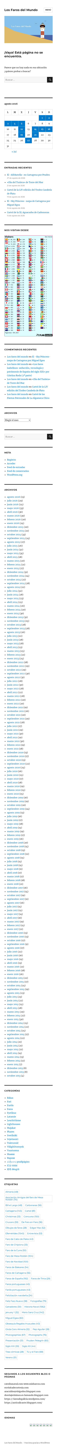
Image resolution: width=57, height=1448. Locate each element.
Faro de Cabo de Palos (19, 1239)
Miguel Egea (14, 1318)
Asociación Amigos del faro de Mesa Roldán (24, 1198)
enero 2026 (13, 523)
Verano (11, 1357)
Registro (11, 459)
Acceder (11, 463)
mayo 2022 (13, 688)
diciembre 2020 (15, 752)
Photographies (15, 1335)
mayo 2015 (12, 1004)
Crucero (11, 1222)
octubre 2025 (14, 534)
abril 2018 (12, 872)
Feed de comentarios (18, 471)
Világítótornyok (15, 1146)
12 (22, 129)
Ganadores (13, 1306)
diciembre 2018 (15, 842)
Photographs (37, 1335)
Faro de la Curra (15, 1250)
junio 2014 (12, 1045)
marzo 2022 (13, 696)
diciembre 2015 (15, 978)
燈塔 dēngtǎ (13, 1169)
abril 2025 (12, 557)
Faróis (10, 1105)
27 (28, 140)
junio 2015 (12, 1000)
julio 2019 (12, 816)
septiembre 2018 (15, 854)
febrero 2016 (13, 970)
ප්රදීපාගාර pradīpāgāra (18, 1161)
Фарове (11, 1158)
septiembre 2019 (16, 808)
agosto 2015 (13, 993)
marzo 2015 (13, 1011)
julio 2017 (12, 906)
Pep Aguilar (41, 1329)
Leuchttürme (14, 1120)
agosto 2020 (13, 767)
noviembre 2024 (15, 575)
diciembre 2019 (15, 797)
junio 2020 (12, 775)
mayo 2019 (12, 824)
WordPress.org (14, 474)
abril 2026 (12, 512)
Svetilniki (12, 1135)
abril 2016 (12, 963)
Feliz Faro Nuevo (16, 1301)
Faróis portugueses (17, 1290)
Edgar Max (37, 1228)
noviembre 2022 (15, 666)
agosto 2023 (13, 632)
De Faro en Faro (31, 1222)
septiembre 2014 (15, 1034)
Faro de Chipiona (16, 1244)
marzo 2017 (13, 921)
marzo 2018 (13, 876)
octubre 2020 (14, 760)
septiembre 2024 (16, 583)
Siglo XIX (12, 1346)
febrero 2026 (14, 519)
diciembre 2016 (15, 933)
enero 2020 (13, 793)
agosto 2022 (13, 677)
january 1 (12, 1312)
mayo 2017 (12, 914)
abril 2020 (12, 782)
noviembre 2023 (15, 621)
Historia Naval (34, 1306)
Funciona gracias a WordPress (37, 1443)
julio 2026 (12, 500)
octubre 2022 (14, 669)
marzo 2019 (13, 831)
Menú (48, 10)
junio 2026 (12, 504)
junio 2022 (12, 684)
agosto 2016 (13, 948)
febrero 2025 (14, 564)
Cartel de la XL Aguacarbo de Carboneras (28, 212)
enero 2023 (13, 658)
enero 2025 (13, 568)
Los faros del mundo (17, 356)
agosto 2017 (13, 902)
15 (42, 129)
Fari (9, 1101)
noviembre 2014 (15, 1026)
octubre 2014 (14, 1030)
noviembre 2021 (15, 711)
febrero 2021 (13, 745)
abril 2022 (12, 692)
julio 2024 (12, 591)
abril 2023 (12, 647)
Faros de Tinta (40, 1278)
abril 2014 (12, 1053)
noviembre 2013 (15, 1072)
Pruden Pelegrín (37, 1340)
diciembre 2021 (15, 707)
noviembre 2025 (15, 530)
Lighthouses (13, 1124)
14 (35, 129)
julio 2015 (12, 996)
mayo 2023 (13, 643)
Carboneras (33, 1205)
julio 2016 (12, 951)
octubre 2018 (14, 850)
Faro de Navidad (16, 1261)
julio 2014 (12, 1041)
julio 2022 (12, 681)
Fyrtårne (11, 1113)
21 (35, 134)
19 (21, 134)
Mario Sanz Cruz (33, 1312)
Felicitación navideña (18, 1295)
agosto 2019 (13, 812)
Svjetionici (12, 1139)
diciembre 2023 (15, 617)
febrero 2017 (13, 925)
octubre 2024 (14, 579)
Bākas (10, 1097)
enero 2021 (13, 748)
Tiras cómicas (14, 1352)
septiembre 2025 (16, 538)
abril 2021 (12, 737)
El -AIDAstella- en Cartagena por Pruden (28, 174)
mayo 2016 (12, 959)
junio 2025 (12, 549)
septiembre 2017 (15, 899)
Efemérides (14, 1233)
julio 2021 (12, 726)
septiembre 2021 (15, 718)
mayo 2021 (12, 733)
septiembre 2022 (16, 673)
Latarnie (11, 1116)
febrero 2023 (13, 654)
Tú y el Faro (35, 1352)
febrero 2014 (13, 1060)
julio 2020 (12, 771)
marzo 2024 (13, 606)
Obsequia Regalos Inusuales (22, 1323)
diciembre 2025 (15, 527)
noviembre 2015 (15, 981)
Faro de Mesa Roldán (19, 1256)
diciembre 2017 (15, 887)
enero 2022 (13, 703)
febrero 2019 (13, 835)
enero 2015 (13, 1019)
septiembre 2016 (16, 944)
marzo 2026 (13, 515)
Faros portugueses (17, 1284)
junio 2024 (12, 594)
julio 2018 (12, 861)
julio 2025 (12, 545)
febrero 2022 (14, 699)
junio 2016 (12, 955)
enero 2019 (13, 839)
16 (49, 129)
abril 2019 (12, 827)
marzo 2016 (13, 966)
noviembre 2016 (15, 936)
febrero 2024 (14, 609)
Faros (10, 1109)
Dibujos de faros (16, 1228)
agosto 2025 (13, 542)
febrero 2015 (13, 1015)
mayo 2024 (13, 598)
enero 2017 (12, 929)
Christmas (13, 1216)
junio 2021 (12, 730)
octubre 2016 (14, 940)
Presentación (14, 1340)
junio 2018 (12, 865)
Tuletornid (12, 1143)
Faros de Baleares (16, 1267)
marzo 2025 (13, 560)
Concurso (31, 1216)
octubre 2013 (13, 1075)
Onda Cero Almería (17, 1329)
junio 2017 (12, 910)
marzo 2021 (13, 741)
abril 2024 (12, 602)
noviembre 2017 (15, 891)
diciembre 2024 (15, 572)
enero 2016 (13, 974)
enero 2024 (13, 613)
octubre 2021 (14, 715)
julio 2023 (12, 636)
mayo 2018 (12, 869)
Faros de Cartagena (17, 1273)
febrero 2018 (13, 880)
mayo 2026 (13, 508)
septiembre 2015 (15, 989)
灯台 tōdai (12, 1165)
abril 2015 (12, 1008)
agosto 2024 (13, 587)
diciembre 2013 (15, 1068)
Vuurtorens (13, 1150)
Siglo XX (29, 1346)
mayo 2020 (13, 778)
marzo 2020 (13, 786)
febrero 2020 (14, 790)
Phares (10, 1131)
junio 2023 (12, 639)
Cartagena (13, 1211)
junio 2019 (12, 820)
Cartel (30, 1211)
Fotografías (38, 1301)
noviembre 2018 (15, 846)
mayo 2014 (12, 1049)
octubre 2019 (14, 805)
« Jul (14, 151)
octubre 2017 (13, 895)
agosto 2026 (13, 497)
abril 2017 (12, 917)
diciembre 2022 (15, 662)
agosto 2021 (13, 722)
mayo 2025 (13, 553)
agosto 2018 (13, 857)
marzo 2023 (13, 651)
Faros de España (16, 1278)
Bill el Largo (13, 1205)
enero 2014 (13, 1064)
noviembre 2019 (15, 801)
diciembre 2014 (15, 1023)
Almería (11, 1192)
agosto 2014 (13, 1038)
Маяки (11, 1154)
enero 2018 (13, 884)
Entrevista (34, 1233)
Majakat (11, 1128)
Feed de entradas (16, 467)
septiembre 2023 (16, 628)
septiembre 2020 (16, 763)
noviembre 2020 (15, 756)
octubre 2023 (14, 624)
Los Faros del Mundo (21, 10)
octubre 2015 (14, 985)
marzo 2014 (13, 1057)
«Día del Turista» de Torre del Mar (25, 182)
